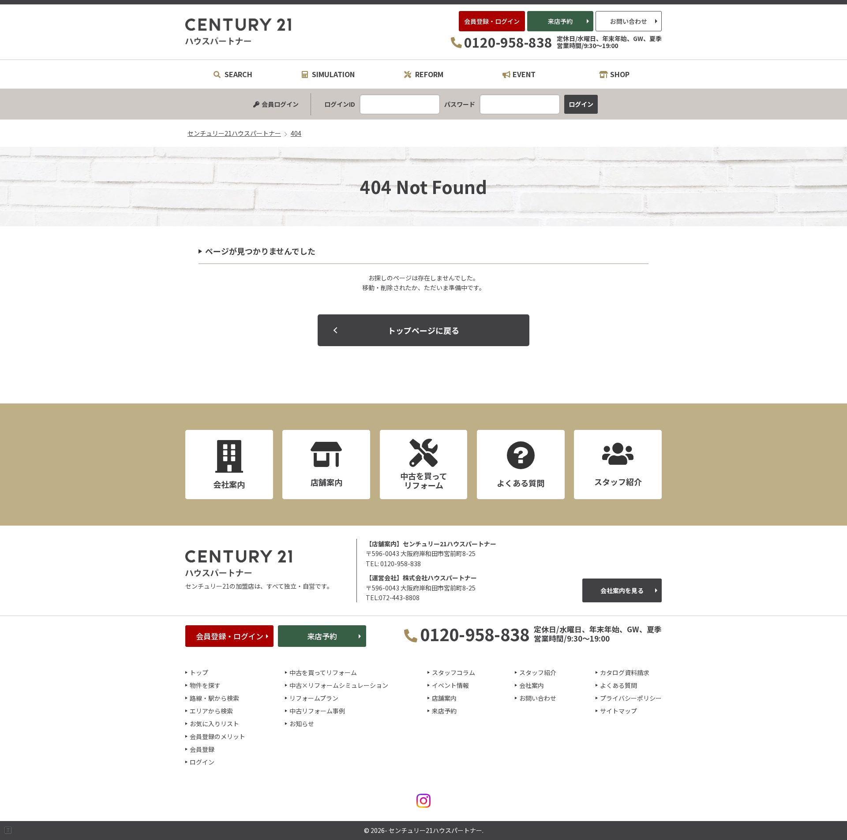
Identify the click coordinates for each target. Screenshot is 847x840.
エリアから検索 (211, 710)
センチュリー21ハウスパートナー (238, 32)
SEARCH (237, 74)
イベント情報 (450, 685)
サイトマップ (618, 710)
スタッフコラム (453, 672)
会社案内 (531, 685)
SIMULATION (332, 74)
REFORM (428, 74)
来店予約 (560, 21)
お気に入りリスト (214, 723)
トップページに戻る (423, 330)
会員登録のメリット (217, 736)
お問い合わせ (628, 21)
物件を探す (205, 685)
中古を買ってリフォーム (323, 672)
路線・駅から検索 (214, 698)
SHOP (620, 74)
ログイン (202, 762)
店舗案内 (444, 698)
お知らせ (301, 723)
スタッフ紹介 (537, 672)
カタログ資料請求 (624, 672)
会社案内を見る (622, 590)
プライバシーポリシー (631, 698)
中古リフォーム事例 (317, 710)
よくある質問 (618, 685)
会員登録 (202, 749)
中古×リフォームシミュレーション (338, 685)
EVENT (524, 74)
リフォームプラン (313, 698)
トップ (199, 672)
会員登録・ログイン (492, 21)
